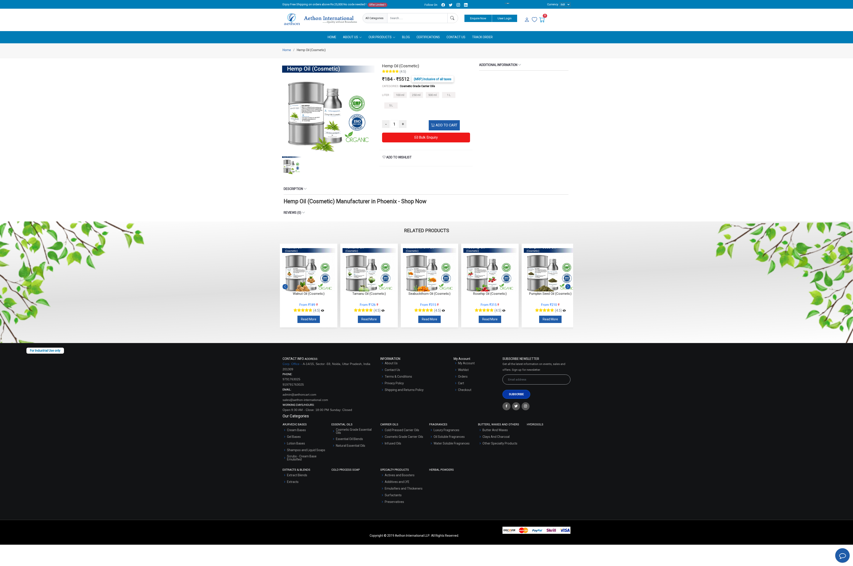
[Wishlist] (534, 20)
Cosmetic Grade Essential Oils (354, 431)
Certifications (428, 37)
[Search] (452, 18)
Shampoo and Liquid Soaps (306, 450)
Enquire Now (478, 18)
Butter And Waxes (495, 430)
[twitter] (450, 5)
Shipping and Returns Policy (404, 389)
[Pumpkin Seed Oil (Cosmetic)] (564, 310)
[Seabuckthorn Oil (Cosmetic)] (443, 310)
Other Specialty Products (499, 443)
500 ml (432, 95)
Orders (463, 376)
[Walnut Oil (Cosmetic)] (322, 310)
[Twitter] (516, 406)
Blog (406, 37)
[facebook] (443, 5)
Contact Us (455, 37)
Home (332, 37)
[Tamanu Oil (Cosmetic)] (383, 310)
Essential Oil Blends (349, 438)
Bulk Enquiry (428, 137)
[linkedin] (466, 5)
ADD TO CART (446, 125)
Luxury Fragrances (446, 430)
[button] (568, 287)
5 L (391, 105)
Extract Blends (297, 475)
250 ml (416, 95)
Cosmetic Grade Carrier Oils (404, 436)
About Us (391, 363)
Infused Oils (393, 443)
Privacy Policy (394, 383)
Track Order (482, 37)
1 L (449, 95)
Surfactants (393, 495)
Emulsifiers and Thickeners (404, 488)
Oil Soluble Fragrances (449, 436)
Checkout (464, 389)
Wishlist (463, 369)
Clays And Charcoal (496, 436)
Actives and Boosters (400, 475)
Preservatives (394, 501)
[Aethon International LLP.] (320, 19)
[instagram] (458, 5)
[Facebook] (506, 406)
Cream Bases (296, 430)
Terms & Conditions (398, 376)
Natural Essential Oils (350, 445)
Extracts (293, 481)
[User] (527, 20)
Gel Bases (294, 436)
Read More (308, 319)
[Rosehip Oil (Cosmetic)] (503, 310)
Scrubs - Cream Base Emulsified (302, 458)
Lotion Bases (296, 443)
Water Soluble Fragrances (452, 443)
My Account (466, 363)
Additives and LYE (397, 481)
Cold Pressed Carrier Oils (402, 430)
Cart (461, 383)
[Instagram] (526, 406)
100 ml (400, 95)
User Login (505, 18)
